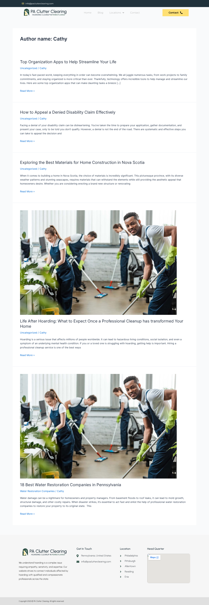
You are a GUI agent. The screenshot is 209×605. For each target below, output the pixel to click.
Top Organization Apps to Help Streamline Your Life (68, 61)
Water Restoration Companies (37, 491)
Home (87, 12)
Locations (115, 12)
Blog (100, 12)
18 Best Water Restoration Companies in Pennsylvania (70, 484)
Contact (135, 12)
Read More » (27, 90)
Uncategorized (28, 68)
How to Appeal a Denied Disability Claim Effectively (67, 112)
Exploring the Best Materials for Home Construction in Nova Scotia (82, 162)
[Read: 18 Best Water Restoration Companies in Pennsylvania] (98, 426)
